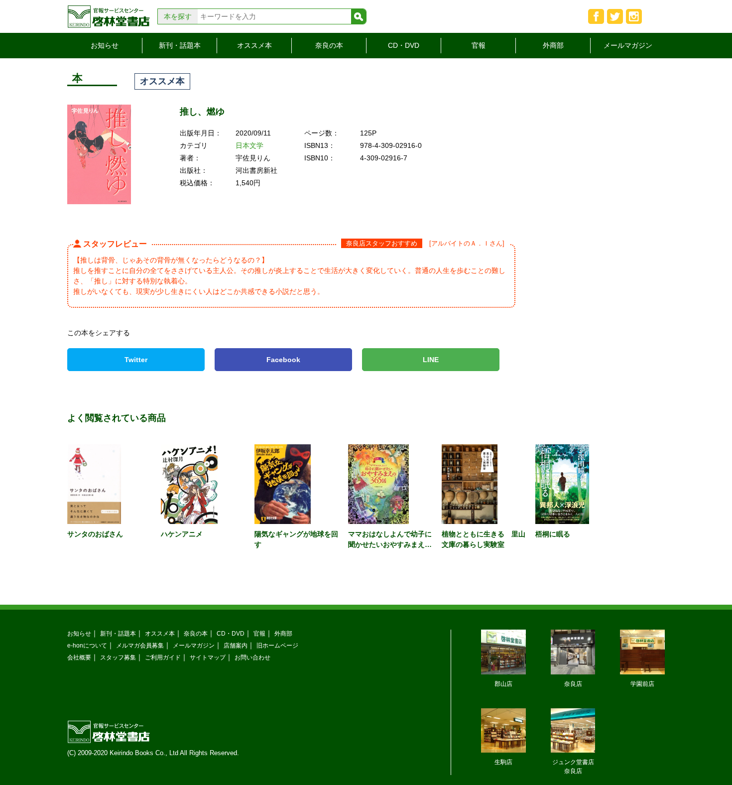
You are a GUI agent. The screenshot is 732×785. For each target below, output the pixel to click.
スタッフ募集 (118, 657)
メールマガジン (628, 45)
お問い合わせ (252, 657)
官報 (479, 45)
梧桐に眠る (552, 534)
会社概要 (79, 657)
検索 (358, 16)
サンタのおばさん (95, 534)
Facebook (283, 360)
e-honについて (87, 645)
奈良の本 (329, 45)
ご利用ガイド (163, 657)
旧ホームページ (277, 645)
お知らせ (105, 45)
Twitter (135, 360)
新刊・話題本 (180, 45)
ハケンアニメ (182, 534)
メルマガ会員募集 (140, 645)
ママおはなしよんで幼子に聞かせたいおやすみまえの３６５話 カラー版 (390, 544)
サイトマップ (208, 657)
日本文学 (249, 145)
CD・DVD (403, 45)
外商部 (553, 45)
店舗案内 (235, 645)
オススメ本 (254, 45)
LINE (431, 360)
